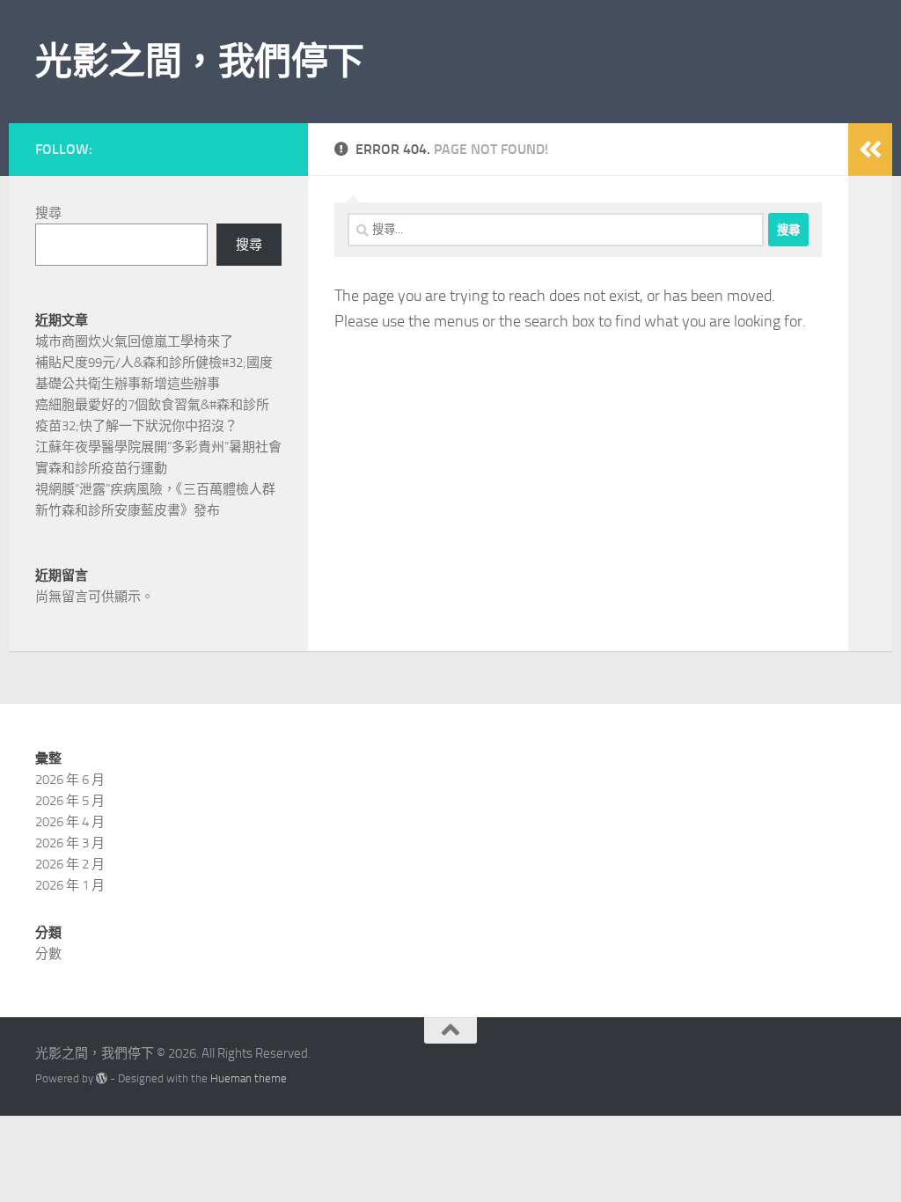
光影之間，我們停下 (199, 62)
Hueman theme (248, 1078)
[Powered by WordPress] (101, 1078)
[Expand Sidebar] (870, 149)
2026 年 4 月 (70, 822)
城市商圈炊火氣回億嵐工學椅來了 (134, 341)
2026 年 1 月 (70, 885)
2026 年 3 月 (70, 843)
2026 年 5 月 (70, 801)
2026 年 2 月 (70, 864)
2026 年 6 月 (70, 780)
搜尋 (48, 213)
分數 (48, 954)
